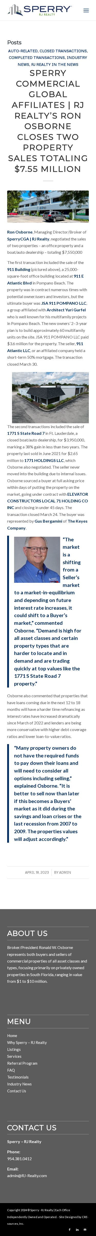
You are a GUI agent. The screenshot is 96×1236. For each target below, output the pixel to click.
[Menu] (86, 10)
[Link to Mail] (85, 1229)
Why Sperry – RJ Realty (27, 1042)
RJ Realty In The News (54, 64)
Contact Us (16, 1091)
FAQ (11, 1070)
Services (14, 1056)
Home (12, 1035)
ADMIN (65, 872)
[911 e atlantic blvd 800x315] (48, 207)
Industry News (19, 1084)
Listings (14, 1049)
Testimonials (18, 1077)
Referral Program (22, 1063)
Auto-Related (23, 50)
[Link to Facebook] (69, 1229)
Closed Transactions (63, 50)
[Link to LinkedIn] (77, 1229)
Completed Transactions (37, 57)
